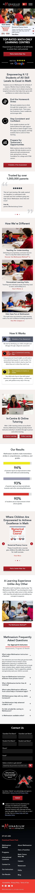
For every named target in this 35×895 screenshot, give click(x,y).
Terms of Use (14, 793)
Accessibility (6, 882)
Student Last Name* (25, 741)
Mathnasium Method (6, 846)
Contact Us (6, 864)
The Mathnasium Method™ (17, 625)
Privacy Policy (24, 793)
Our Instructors (7, 869)
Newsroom (22, 866)
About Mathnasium (25, 845)
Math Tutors (22, 855)
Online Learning (26, 436)
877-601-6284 (6, 836)
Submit (17, 798)
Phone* (5, 748)
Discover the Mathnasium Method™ (17, 257)
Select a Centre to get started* (12, 763)
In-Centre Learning (10, 436)
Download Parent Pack (10, 840)
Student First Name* (9, 741)
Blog (19, 875)
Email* (5, 755)
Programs (5, 852)
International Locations (6, 858)
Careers (20, 861)
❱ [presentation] (31, 543)
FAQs (20, 870)
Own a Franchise (24, 850)
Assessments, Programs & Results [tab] (17, 648)
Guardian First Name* (9, 733)
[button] (15, 214)
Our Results (6, 874)
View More (15, 34)
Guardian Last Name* (25, 733)
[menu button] (24, 4)
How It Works (17, 289)
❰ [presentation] (3, 543)
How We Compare (17, 321)
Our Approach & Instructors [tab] (18, 645)
